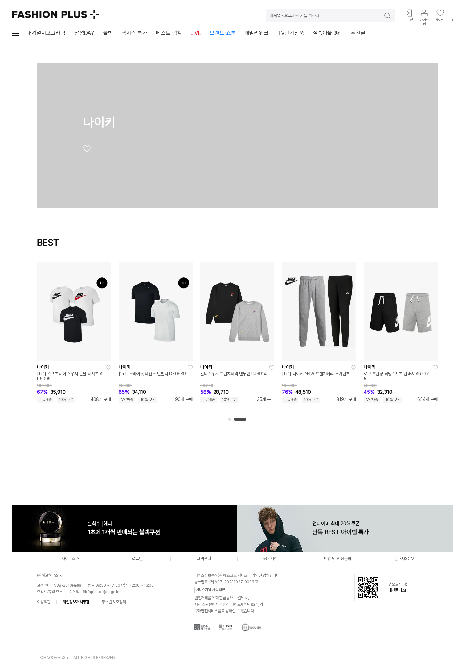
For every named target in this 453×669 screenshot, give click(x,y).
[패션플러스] (55, 14)
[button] (229, 419)
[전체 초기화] (42, 465)
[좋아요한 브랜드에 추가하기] (87, 150)
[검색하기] (383, 15)
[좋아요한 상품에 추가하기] (108, 367)
